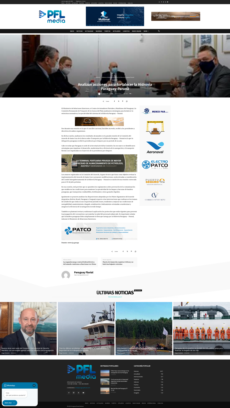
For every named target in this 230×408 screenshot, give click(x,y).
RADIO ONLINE (136, 403)
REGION (144, 403)
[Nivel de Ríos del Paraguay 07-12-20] (104, 391)
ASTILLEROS (121, 403)
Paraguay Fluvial (108, 93)
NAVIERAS (107, 403)
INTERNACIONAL (151, 403)
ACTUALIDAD (100, 403)
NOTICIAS (92, 403)
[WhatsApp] (127, 101)
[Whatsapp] (159, 2)
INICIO (86, 403)
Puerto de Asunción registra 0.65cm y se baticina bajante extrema (118, 263)
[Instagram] (163, 2)
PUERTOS (114, 403)
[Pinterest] (122, 101)
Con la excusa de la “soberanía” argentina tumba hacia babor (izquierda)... (119, 381)
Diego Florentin (6, 353)
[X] (118, 101)
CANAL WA (160, 403)
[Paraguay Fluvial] (99, 94)
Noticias (98, 77)
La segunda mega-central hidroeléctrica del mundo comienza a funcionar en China (79, 263)
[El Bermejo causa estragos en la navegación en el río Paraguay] (104, 373)
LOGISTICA (128, 403)
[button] (159, 31)
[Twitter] (165, 2)
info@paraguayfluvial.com (82, 388)
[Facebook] (161, 2)
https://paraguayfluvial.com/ (81, 275)
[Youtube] (167, 2)
